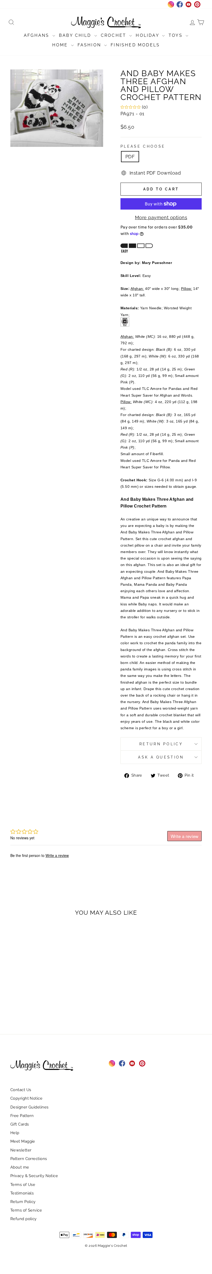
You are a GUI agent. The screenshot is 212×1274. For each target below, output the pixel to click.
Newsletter (21, 1150)
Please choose (142, 146)
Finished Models (135, 44)
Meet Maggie (22, 1141)
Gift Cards (19, 1124)
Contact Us (20, 1089)
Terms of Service (26, 1210)
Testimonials (22, 1193)
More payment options (161, 217)
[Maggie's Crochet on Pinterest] (142, 1063)
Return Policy (161, 744)
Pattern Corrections (28, 1158)
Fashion (90, 44)
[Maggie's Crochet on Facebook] (122, 1063)
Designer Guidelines (29, 1107)
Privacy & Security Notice (34, 1175)
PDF (130, 156)
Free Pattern (22, 1115)
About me (19, 1167)
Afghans (37, 35)
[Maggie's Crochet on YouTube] (132, 1063)
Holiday (148, 35)
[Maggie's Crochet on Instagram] (112, 1063)
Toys (176, 35)
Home (61, 44)
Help (14, 1132)
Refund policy (23, 1218)
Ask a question (161, 757)
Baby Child (76, 35)
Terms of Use (22, 1184)
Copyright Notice (26, 1098)
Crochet (114, 35)
